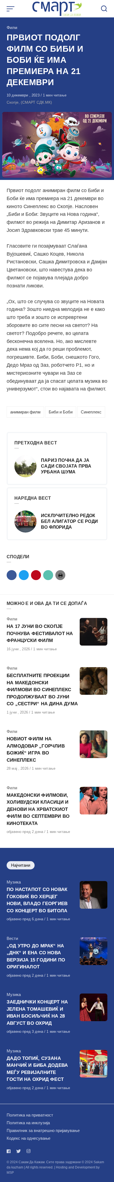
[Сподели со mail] (48, 575)
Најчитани (20, 865)
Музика (14, 882)
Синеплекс (91, 412)
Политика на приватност (30, 1115)
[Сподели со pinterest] (36, 575)
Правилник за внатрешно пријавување (43, 1130)
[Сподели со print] (60, 575)
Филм (12, 27)
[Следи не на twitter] (18, 1151)
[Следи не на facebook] (10, 1151)
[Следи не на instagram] (28, 1151)
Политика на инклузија (28, 1122)
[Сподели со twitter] (24, 575)
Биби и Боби (60, 412)
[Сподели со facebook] (12, 575)
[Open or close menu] (11, 8)
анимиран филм (25, 412)
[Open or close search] (104, 8)
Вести (12, 938)
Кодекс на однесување (28, 1138)
